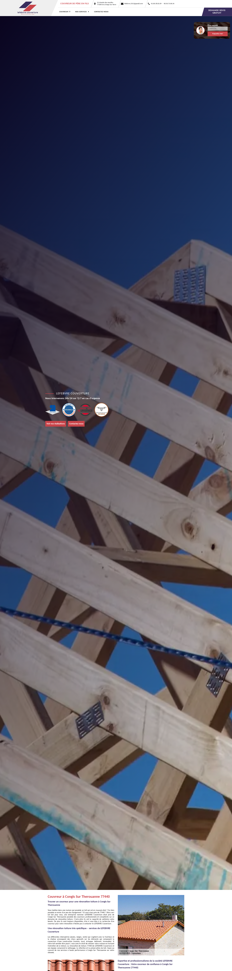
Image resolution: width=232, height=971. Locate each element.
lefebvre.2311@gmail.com (133, 4)
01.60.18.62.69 (156, 4)
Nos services (81, 12)
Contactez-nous (101, 12)
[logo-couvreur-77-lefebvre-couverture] (29, 8)
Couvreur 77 (64, 12)
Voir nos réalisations (56, 424)
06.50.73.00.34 (169, 4)
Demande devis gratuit (216, 11)
